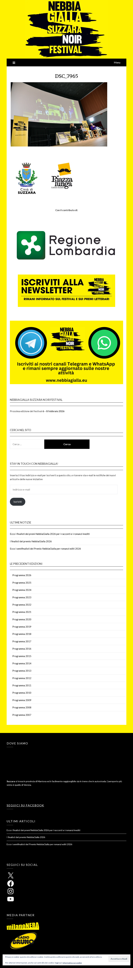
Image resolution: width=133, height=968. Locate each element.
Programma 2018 (21, 633)
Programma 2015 (21, 656)
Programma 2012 (21, 678)
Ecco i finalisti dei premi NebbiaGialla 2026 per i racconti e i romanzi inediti (50, 533)
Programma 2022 (21, 604)
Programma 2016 (21, 648)
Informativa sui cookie (72, 963)
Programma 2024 (21, 589)
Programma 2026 (21, 575)
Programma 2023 (21, 597)
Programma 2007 (21, 714)
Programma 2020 (21, 619)
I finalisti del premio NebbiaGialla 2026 (31, 541)
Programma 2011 (21, 685)
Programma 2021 (21, 611)
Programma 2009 (21, 700)
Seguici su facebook (25, 805)
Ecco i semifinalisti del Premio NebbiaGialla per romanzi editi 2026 (45, 548)
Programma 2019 (21, 626)
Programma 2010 (21, 692)
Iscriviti (17, 501)
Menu (117, 62)
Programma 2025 (21, 582)
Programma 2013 (21, 670)
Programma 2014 (21, 663)
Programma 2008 (21, 707)
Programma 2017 (21, 641)
